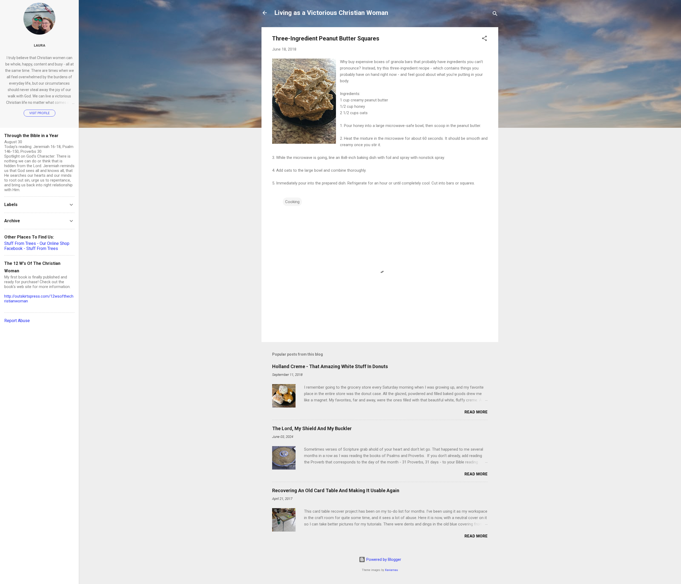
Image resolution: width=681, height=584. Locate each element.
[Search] (495, 14)
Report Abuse (17, 320)
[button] (484, 39)
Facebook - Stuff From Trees (31, 248)
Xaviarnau (391, 570)
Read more (476, 412)
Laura (39, 45)
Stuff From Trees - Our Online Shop (36, 243)
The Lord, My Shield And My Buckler (312, 428)
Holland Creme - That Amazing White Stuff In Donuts (330, 366)
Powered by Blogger (383, 559)
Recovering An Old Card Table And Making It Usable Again (335, 490)
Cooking (292, 201)
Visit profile (39, 113)
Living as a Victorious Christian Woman (331, 13)
